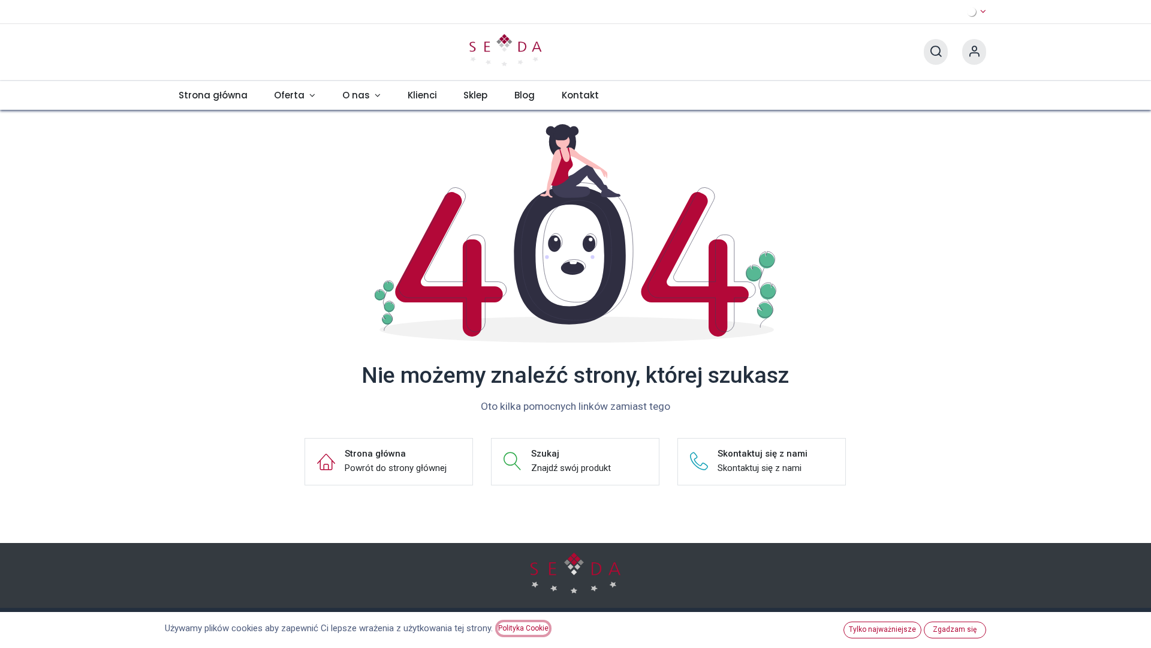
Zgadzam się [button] (955, 629)
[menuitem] (213, 95)
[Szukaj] (936, 52)
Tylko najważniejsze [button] (882, 629)
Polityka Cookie (523, 628)
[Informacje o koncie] (974, 52)
